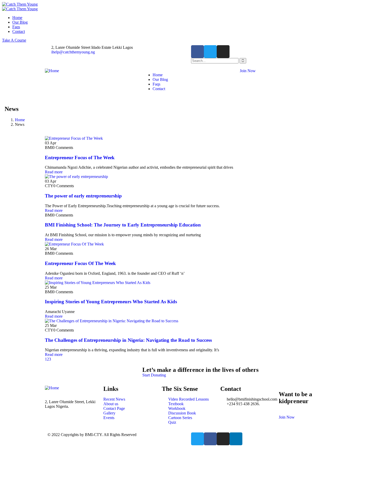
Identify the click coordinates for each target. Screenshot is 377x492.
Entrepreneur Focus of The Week (80, 157)
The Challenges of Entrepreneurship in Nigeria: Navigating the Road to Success (128, 340)
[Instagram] (223, 51)
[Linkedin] (236, 438)
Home (20, 120)
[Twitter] (210, 51)
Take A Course (14, 40)
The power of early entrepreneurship (83, 195)
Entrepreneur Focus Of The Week (80, 263)
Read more (54, 172)
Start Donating (154, 375)
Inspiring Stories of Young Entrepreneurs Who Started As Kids (111, 301)
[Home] (52, 71)
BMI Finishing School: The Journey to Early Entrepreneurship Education (123, 225)
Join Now (248, 71)
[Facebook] (197, 51)
